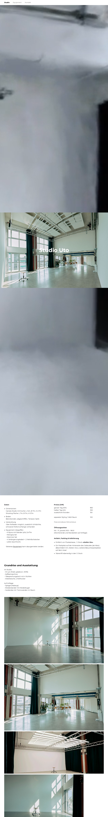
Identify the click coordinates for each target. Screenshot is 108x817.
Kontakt (28, 2)
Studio (7, 2)
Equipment (17, 2)
